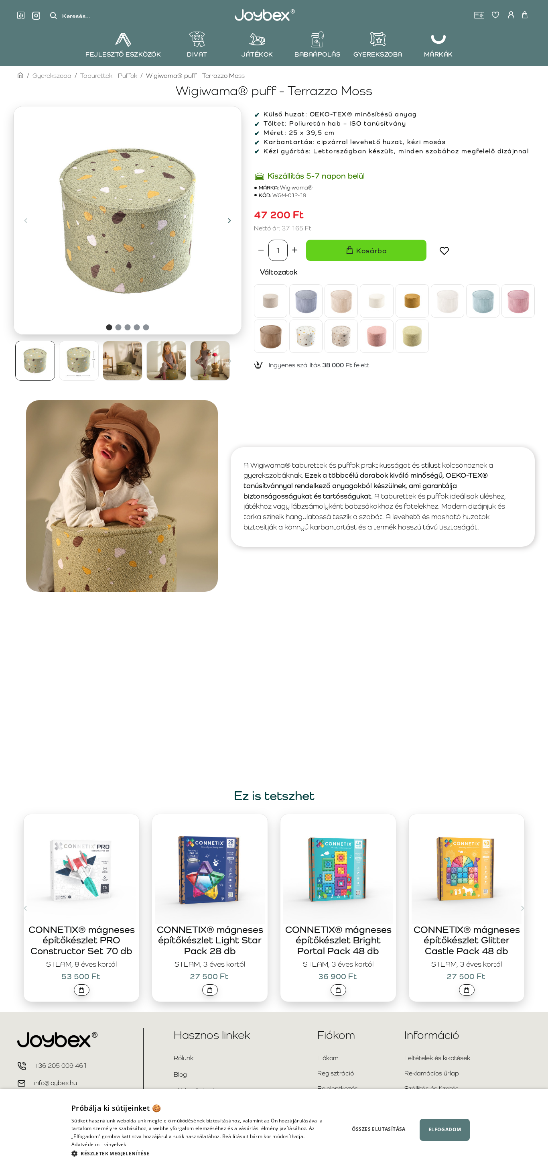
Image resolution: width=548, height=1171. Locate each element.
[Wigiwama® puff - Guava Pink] (376, 336)
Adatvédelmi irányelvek (98, 1144)
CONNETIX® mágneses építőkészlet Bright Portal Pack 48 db (338, 940)
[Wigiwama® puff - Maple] (412, 301)
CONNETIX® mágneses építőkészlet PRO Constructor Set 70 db (81, 940)
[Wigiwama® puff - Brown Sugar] (341, 301)
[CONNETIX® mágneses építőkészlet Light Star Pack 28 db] (210, 869)
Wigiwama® (296, 187)
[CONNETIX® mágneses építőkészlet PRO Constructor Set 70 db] (81, 869)
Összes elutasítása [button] (379, 1129)
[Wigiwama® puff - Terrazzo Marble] (306, 336)
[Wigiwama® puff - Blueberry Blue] (306, 301)
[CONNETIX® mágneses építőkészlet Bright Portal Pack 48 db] (338, 869)
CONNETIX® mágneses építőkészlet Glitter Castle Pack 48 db (467, 940)
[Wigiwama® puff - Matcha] (412, 336)
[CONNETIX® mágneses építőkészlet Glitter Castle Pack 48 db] (467, 869)
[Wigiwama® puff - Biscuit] (270, 301)
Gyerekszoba (51, 75)
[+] (295, 250)
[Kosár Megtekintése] (525, 15)
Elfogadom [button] (444, 1129)
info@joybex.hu (55, 1083)
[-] (261, 250)
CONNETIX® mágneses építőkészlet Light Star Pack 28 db (210, 940)
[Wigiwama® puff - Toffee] (270, 336)
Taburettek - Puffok (108, 75)
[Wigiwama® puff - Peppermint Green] (482, 301)
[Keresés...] (53, 15)
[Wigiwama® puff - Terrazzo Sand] (341, 336)
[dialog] (274, 1130)
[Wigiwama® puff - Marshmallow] (447, 301)
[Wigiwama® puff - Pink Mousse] (518, 301)
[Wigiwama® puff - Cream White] (376, 301)
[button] (26, 220)
